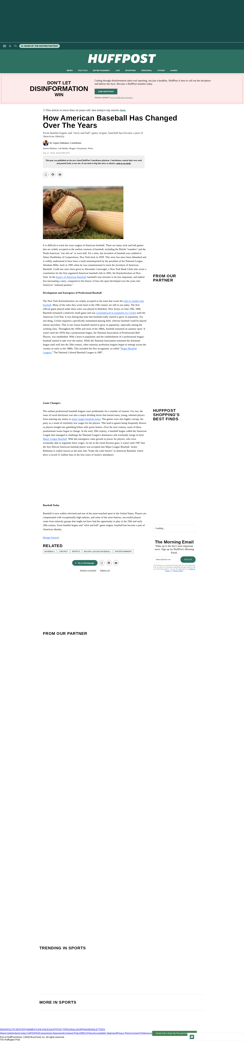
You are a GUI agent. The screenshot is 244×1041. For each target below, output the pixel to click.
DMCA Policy (86, 1033)
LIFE (118, 70)
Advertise (14, 1033)
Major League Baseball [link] (55, 438)
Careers (43, 1033)
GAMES (173, 70)
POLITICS (82, 70)
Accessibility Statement (105, 1033)
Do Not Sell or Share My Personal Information (174, 1033)
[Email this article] (60, 174)
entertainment (123, 551)
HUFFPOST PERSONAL (63, 1029)
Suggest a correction (88, 570)
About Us (4, 1033)
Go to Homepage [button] (86, 563)
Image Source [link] (51, 537)
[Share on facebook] (53, 174)
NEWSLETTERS (96, 1029)
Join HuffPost (106, 91)
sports (76, 551)
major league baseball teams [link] (86, 419)
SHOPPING (130, 70)
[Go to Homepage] (192, 1037)
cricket (63, 551)
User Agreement (55, 1033)
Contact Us (24, 1033)
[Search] (15, 46)
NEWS (70, 70)
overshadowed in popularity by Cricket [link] (116, 312)
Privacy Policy (178, 571)
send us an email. (123, 163)
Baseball (49, 551)
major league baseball (97, 551)
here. (123, 110)
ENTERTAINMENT (101, 70)
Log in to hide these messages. (121, 97)
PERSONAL (146, 70)
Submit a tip (105, 570)
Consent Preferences (141, 1033)
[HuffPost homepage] (36, 1027)
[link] (95, 212)
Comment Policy (72, 1033)
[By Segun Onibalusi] (46, 143)
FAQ (37, 1033)
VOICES (161, 70)
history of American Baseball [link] (71, 277)
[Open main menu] (4, 46)
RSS (32, 1033)
